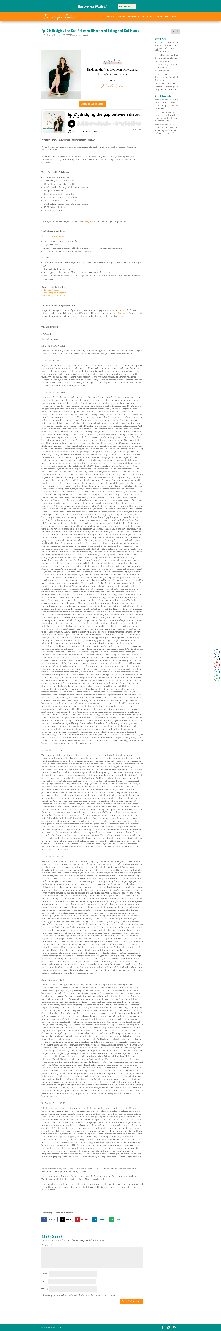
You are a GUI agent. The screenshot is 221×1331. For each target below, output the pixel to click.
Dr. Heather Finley (51, 35)
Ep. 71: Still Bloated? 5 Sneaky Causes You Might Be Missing (166, 77)
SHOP (167, 16)
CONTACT (176, 16)
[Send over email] (217, 678)
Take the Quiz (125, 6)
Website (45, 1289)
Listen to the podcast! (92, 104)
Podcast (74, 35)
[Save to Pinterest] (217, 665)
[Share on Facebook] (217, 652)
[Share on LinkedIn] (217, 671)
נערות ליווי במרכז (161, 100)
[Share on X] (217, 658)
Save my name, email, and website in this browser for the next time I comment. (81, 1295)
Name (44, 1274)
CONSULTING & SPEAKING (152, 16)
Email (44, 1281)
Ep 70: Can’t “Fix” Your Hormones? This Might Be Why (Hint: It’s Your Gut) (166, 87)
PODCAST (121, 16)
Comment (46, 1245)
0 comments (84, 35)
